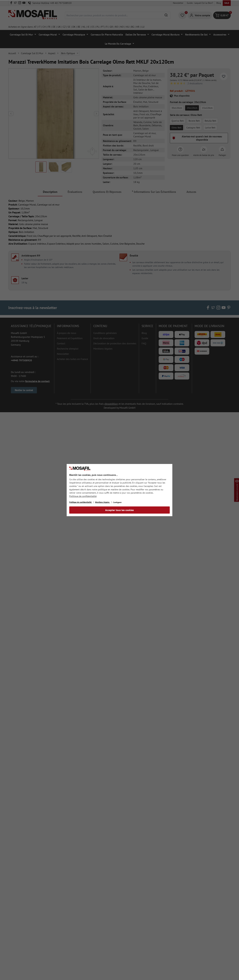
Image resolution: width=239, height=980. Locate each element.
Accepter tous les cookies (119, 510)
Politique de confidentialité (83, 496)
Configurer (117, 502)
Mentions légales (102, 502)
